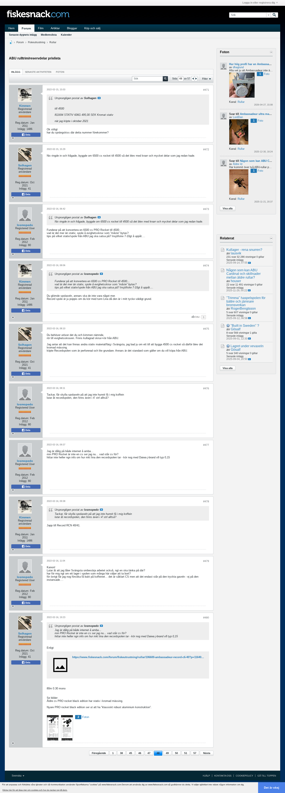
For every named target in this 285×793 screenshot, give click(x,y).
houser (236, 281)
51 (185, 753)
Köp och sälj (92, 28)
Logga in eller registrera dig (258, 2)
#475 (206, 328)
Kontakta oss (222, 775)
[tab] (16, 72)
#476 (206, 388)
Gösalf (235, 329)
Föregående (99, 753)
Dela (27, 134)
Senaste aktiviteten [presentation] (38, 72)
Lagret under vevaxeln (247, 346)
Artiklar (55, 28)
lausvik (236, 253)
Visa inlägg (99, 98)
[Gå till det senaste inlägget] (249, 263)
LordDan (238, 117)
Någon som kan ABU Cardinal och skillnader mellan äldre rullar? (243, 273)
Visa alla (228, 208)
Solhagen (25, 165)
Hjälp (206, 775)
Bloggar (72, 28)
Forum (26, 28)
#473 (206, 209)
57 (194, 753)
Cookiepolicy (244, 775)
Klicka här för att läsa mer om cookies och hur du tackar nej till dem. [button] (35, 790)
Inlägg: (22, 129)
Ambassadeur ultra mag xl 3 (258, 114)
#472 (206, 149)
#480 (206, 617)
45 (130, 753)
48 (158, 753)
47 (149, 753)
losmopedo (25, 225)
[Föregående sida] (193, 78)
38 (121, 753)
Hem (11, 28)
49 (167, 753)
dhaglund (238, 67)
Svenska (17, 775)
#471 (206, 89)
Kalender (66, 34)
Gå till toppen (266, 775)
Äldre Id (237, 164)
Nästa (206, 753)
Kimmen (25, 105)
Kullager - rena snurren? (244, 249)
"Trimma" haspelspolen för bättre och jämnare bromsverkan (245, 301)
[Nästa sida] (195, 78)
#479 (206, 561)
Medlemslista (49, 34)
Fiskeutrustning (36, 42)
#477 (206, 445)
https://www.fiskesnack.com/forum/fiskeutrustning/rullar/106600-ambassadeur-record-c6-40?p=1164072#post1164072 (146, 657)
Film (41, 28)
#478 (206, 501)
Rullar (52, 42)
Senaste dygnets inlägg (23, 34)
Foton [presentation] (60, 72)
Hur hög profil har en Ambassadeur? (252, 64)
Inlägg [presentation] (15, 72)
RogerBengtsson (243, 308)
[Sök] (274, 15)
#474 (206, 265)
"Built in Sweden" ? (245, 325)
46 (139, 753)
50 (176, 753)
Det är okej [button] (271, 787)
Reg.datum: (22, 122)
